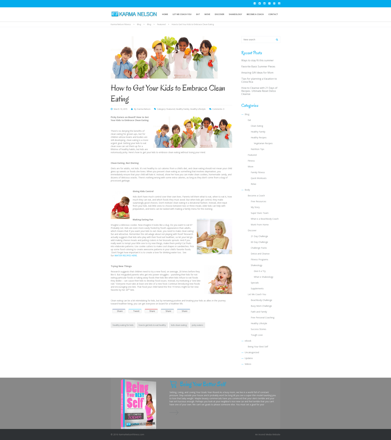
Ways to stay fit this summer (257, 60)
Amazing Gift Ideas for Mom (257, 72)
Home (165, 14)
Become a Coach (255, 14)
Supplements (257, 288)
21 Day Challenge (259, 236)
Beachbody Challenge (261, 300)
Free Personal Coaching (262, 317)
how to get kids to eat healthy (152, 325)
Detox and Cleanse (260, 253)
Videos (248, 364)
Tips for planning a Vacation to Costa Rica (259, 80)
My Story (255, 207)
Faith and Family (259, 311)
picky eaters (197, 325)
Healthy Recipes (259, 137)
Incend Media (265, 434)
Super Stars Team (260, 213)
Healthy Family (182, 109)
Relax (253, 183)
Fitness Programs (259, 259)
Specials (255, 282)
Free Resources (258, 201)
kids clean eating (179, 325)
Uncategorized (252, 352)
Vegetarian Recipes (263, 143)
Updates (249, 358)
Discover (219, 14)
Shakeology (235, 14)
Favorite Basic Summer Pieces (258, 66)
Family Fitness (258, 172)
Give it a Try (260, 271)
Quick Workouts (259, 178)
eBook (248, 340)
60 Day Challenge (259, 242)
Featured (170, 109)
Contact (273, 14)
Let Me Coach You (182, 14)
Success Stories (258, 329)
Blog (247, 114)
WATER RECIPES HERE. (126, 255)
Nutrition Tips (257, 149)
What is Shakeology (263, 276)
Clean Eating (257, 125)
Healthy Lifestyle (198, 109)
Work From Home (260, 224)
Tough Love (257, 334)
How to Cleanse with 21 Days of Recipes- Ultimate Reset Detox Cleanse (259, 91)
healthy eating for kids (123, 325)
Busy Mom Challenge (261, 305)
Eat (198, 14)
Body (247, 189)
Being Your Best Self (258, 346)
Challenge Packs (259, 247)
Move (207, 14)
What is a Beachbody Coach (265, 218)
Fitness (251, 160)
